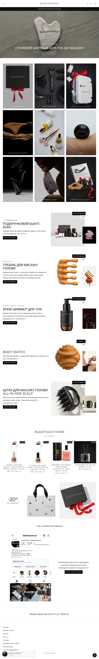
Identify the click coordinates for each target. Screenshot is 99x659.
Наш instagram (73, 572)
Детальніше (10, 237)
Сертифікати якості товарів (11, 643)
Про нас (5, 637)
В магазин (6, 627)
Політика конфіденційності (11, 650)
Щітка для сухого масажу (14, 653)
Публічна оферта (8, 646)
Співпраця (6, 640)
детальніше (10, 281)
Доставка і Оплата (8, 630)
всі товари (49, 436)
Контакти (5, 633)
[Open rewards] (95, 655)
